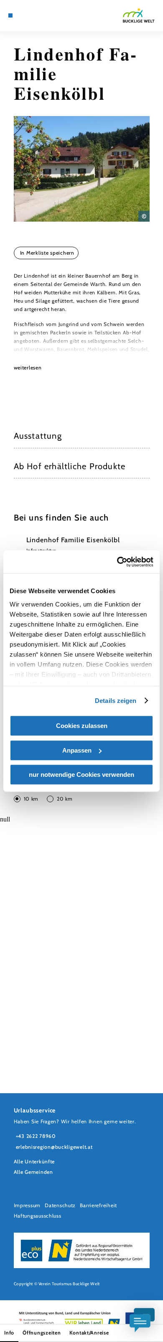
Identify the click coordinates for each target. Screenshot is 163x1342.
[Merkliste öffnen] (36, 15)
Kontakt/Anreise (89, 1332)
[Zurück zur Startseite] (139, 15)
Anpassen (77, 750)
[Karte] (23, 15)
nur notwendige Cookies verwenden (81, 774)
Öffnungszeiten (42, 1332)
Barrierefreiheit (98, 1205)
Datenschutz (60, 1205)
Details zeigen (115, 700)
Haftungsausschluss (37, 1216)
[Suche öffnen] (42, 15)
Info (9, 1332)
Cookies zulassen (81, 725)
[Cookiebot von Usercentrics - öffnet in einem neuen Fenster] (117, 561)
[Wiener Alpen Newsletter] (30, 15)
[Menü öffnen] (10, 15)
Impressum (27, 1205)
